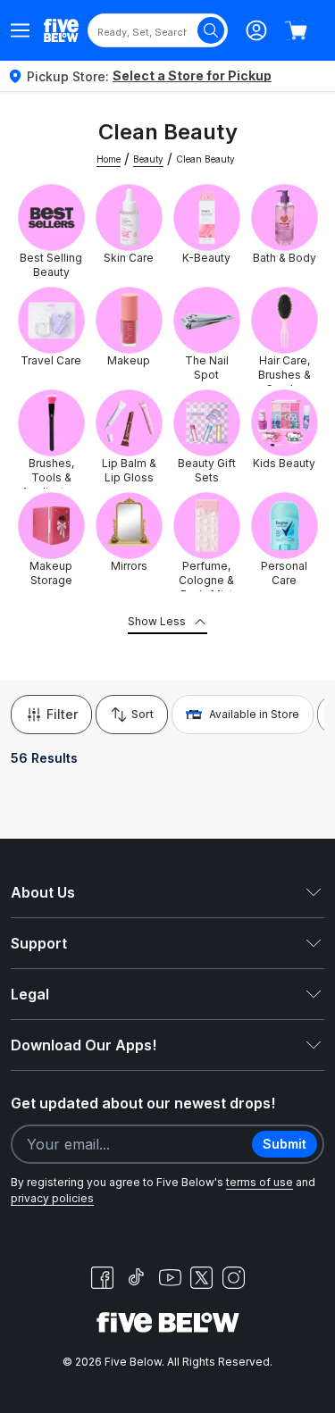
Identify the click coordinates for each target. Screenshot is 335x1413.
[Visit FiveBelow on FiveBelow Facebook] (101, 1277)
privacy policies (52, 1198)
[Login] (256, 30)
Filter (62, 714)
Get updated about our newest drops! (143, 1103)
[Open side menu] (20, 30)
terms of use (259, 1182)
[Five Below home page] (61, 30)
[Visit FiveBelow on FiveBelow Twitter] (201, 1278)
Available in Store (254, 714)
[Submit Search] (210, 30)
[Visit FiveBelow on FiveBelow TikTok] (135, 1277)
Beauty (148, 159)
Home (108, 159)
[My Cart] (295, 30)
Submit (284, 1143)
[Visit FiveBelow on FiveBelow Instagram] (233, 1277)
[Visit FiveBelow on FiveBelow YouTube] (169, 1277)
